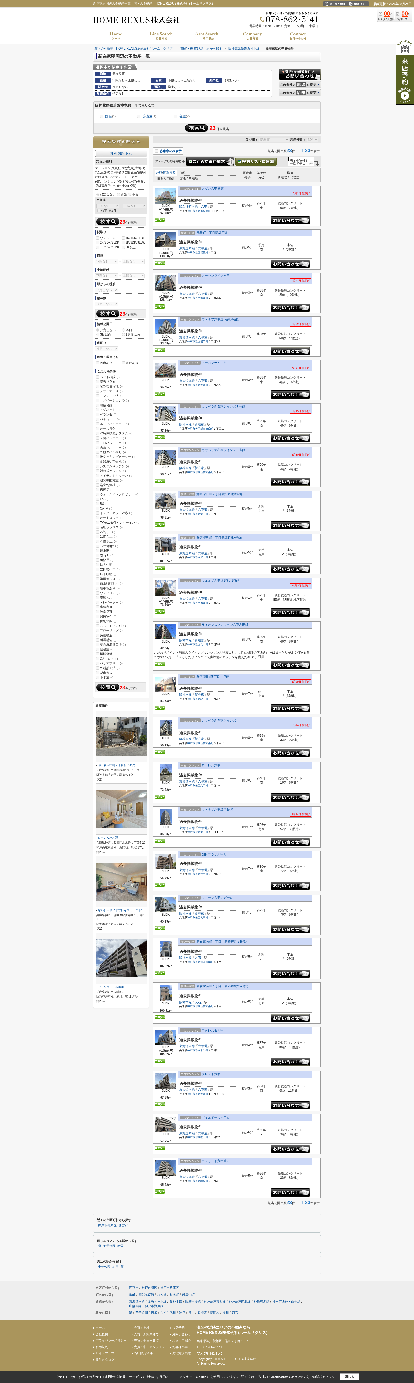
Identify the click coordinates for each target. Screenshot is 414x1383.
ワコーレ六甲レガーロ (217, 898)
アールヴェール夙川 (111, 987)
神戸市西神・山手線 (286, 1301)
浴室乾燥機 (110, 485)
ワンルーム (107, 238)
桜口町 (204, 341)
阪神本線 (185, 424)
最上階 (106, 550)
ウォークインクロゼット (119, 494)
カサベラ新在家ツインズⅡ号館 (223, 450)
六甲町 (204, 785)
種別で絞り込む (121, 153)
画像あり (106, 363)
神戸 (182, 1312)
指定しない (108, 194)
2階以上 (107, 532)
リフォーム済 (111, 396)
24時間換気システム (116, 433)
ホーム (100, 1328)
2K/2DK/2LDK (109, 242)
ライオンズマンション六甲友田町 (225, 624)
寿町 (132, 1295)
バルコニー (110, 419)
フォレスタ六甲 (213, 1030)
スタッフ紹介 (181, 1340)
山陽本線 (135, 1306)
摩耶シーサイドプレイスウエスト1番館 (123, 910)
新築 (124, 194)
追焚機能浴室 (111, 480)
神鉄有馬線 (261, 1301)
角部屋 (106, 560)
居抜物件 (108, 616)
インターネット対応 (116, 513)
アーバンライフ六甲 (216, 275)
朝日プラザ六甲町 (214, 854)
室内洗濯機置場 (113, 644)
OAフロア (109, 658)
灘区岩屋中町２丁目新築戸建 (116, 765)
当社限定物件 (143, 1353)
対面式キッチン (113, 471)
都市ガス (108, 673)
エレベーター (111, 602)
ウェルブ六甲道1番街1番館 (220, 580)
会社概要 (102, 1334)
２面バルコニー (113, 438)
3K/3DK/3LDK (135, 242)
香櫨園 (149, 116)
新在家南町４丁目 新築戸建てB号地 (222, 941)
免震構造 (108, 635)
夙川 (191, 1312)
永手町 (204, 1050)
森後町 (204, 297)
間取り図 (169, 172)
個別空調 (108, 621)
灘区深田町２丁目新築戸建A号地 (219, 537)
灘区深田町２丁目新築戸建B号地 (219, 494)
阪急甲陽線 (193, 1301)
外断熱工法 (110, 668)
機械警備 (108, 654)
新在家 (199, 424)
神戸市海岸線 (154, 1306)
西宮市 (123, 1225)
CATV (106, 508)
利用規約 (102, 1347)
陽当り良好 (110, 382)
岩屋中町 (188, 1295)
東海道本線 (187, 248)
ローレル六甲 (211, 765)
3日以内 (105, 334)
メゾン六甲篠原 (213, 188)
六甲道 (202, 248)
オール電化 (110, 428)
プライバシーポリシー (111, 1340)
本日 (129, 330)
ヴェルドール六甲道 (216, 1117)
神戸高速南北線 (240, 1301)
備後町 (204, 602)
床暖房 (106, 490)
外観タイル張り (113, 452)
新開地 (214, 1312)
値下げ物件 (109, 210)
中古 (135, 194)
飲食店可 (108, 612)
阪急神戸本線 (188, 206)
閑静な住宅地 (111, 386)
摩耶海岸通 (146, 1295)
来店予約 (178, 1328)
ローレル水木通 (108, 837)
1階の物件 (109, 546)
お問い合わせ (181, 1334)
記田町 (204, 698)
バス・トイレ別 (113, 626)
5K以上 (131, 247)
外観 (159, 172)
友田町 (204, 644)
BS (104, 503)
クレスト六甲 (211, 1074)
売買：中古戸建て (146, 1340)
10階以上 (108, 536)
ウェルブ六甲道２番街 (217, 809)
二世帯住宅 (110, 569)
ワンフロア (110, 593)
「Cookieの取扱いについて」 (287, 1377)
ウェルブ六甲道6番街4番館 (220, 319)
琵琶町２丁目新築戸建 (212, 233)
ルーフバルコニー (114, 424)
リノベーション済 (114, 400)
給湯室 (106, 649)
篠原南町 (205, 210)
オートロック (111, 518)
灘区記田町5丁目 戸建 (212, 676)
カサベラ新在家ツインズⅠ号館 (223, 406)
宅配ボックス (111, 527)
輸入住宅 (108, 565)
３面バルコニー (113, 443)
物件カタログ (105, 1359)
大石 (198, 957)
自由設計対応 (111, 583)
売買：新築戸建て (146, 1334)
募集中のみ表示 (170, 151)
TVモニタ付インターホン (119, 522)
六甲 (204, 206)
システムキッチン (114, 466)
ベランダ (108, 414)
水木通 (162, 1295)
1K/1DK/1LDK (135, 238)
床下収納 (108, 574)
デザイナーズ (111, 391)
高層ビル (108, 597)
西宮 (110, 116)
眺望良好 (108, 405)
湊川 (226, 1312)
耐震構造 (108, 640)
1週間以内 (133, 334)
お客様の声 (180, 1347)
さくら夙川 (168, 1312)
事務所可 (108, 607)
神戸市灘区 (193, 210)
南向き (106, 555)
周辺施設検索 (181, 1353)
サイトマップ (105, 1353)
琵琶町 (204, 252)
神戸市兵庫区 (107, 1225)
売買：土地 (142, 1328)
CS (104, 499)
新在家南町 (206, 428)
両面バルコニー (113, 447)
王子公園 (109, 1246)
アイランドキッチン (116, 475)
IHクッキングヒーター (117, 457)
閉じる (349, 1376)
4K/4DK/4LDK (109, 247)
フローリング (111, 630)
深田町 (204, 513)
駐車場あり (110, 588)
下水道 (106, 677)
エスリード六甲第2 (215, 1161)
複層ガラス (110, 579)
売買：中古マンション (149, 1347)
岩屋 (184, 116)
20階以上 (108, 541)
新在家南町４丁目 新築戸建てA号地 (222, 986)
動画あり (132, 363)
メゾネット (110, 410)
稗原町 (204, 1180)
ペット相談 (110, 377)
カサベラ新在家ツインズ (219, 720)
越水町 (174, 1295)
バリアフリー (111, 663)
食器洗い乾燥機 (113, 461)
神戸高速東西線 (215, 1301)
